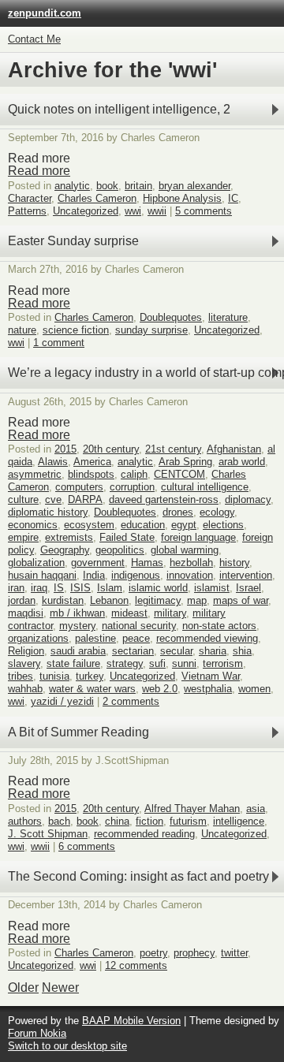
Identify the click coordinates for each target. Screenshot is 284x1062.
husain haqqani (42, 575)
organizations (38, 638)
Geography (64, 550)
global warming (185, 550)
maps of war (240, 600)
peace (136, 638)
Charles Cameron (97, 198)
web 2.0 (160, 689)
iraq (39, 588)
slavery (24, 663)
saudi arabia (78, 651)
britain (138, 186)
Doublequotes (171, 317)
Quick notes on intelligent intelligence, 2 (119, 109)
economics (33, 525)
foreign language (198, 537)
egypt (183, 525)
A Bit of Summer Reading (78, 732)
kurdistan (63, 600)
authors (25, 821)
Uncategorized (85, 211)
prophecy (194, 953)
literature (228, 317)
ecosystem (89, 525)
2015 (65, 449)
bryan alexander (194, 186)
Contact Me (34, 39)
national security (139, 626)
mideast (129, 613)
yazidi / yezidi (62, 701)
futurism (188, 821)
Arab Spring (185, 462)
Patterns (27, 211)
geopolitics (119, 550)
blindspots (91, 474)
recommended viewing (207, 638)
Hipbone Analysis (182, 198)
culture (23, 499)
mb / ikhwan (77, 613)
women (254, 689)
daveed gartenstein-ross (164, 499)
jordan (22, 600)
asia (255, 808)
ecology (217, 512)
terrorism (223, 663)
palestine (95, 638)
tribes (20, 676)
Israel (248, 588)
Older (23, 987)
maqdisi (25, 613)
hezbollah (191, 562)
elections (223, 525)
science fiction (76, 330)
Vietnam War (210, 676)
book (107, 186)
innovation (189, 575)
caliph (134, 474)
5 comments (203, 211)
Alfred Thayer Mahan (192, 808)
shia (242, 651)
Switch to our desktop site (67, 1046)
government (98, 562)
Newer (60, 987)
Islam (109, 588)
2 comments (131, 701)
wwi (133, 211)
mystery (77, 626)
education (143, 525)
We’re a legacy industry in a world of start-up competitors (146, 372)
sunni (184, 663)
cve (53, 499)
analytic (72, 186)
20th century (111, 449)
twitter (234, 953)
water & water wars (92, 689)
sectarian (133, 651)
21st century (173, 449)
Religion (26, 651)
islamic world (158, 588)
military (170, 613)
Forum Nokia (37, 1033)
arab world (242, 462)
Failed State (127, 537)
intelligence (238, 821)
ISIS (80, 588)
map (197, 600)
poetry (153, 953)
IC (233, 198)
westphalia (208, 689)
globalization (36, 562)
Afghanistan (234, 449)
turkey (89, 676)
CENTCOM (179, 474)
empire (23, 537)
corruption (132, 487)
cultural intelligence (204, 487)
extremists (69, 537)
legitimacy (158, 600)
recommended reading (144, 834)
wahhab (25, 689)
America (92, 462)
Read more (39, 170)
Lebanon (109, 600)
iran (16, 588)
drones (178, 512)
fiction (149, 821)
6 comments (86, 846)
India (94, 575)
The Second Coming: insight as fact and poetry (138, 876)
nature (22, 330)
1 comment (58, 342)
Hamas (147, 562)
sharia (212, 651)
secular (176, 651)
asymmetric (35, 474)
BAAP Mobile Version (131, 1021)
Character (29, 198)
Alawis (53, 462)
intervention (245, 575)
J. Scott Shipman (48, 834)
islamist (212, 588)
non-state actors (219, 626)
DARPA (85, 499)
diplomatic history (48, 512)
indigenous (135, 575)
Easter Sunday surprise (73, 241)
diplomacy (248, 499)
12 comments (136, 965)
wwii (157, 211)
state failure (73, 663)
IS (59, 588)
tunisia (54, 676)
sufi (157, 663)
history (234, 562)
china (117, 821)
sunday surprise (151, 330)
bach (59, 821)
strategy (124, 663)
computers (79, 487)
